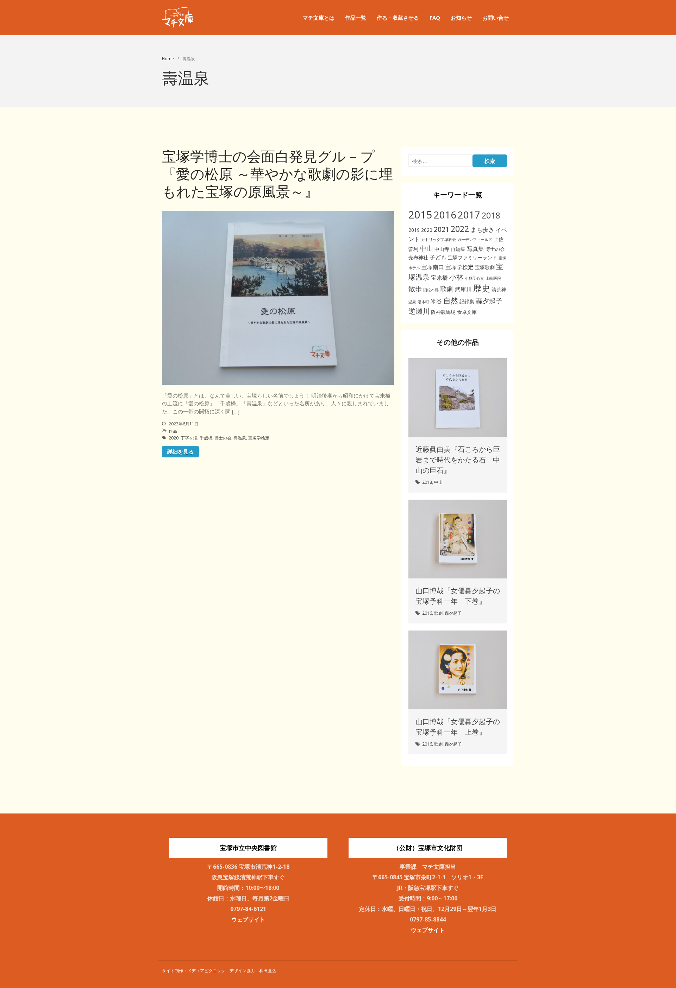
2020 (174, 438)
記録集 (466, 301)
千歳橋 (206, 438)
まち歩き (482, 230)
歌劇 (446, 288)
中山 (426, 248)
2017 (469, 214)
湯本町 (423, 301)
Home (168, 59)
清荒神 (499, 289)
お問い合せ (495, 17)
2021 (441, 229)
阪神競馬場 (443, 312)
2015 (420, 215)
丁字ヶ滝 (189, 438)
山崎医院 (493, 278)
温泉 (412, 301)
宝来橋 (439, 277)
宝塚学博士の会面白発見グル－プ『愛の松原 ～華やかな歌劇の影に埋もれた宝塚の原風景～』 (277, 173)
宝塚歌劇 (485, 267)
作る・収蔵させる (398, 17)
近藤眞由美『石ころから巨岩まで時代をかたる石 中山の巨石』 (457, 459)
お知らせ (461, 17)
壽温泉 (239, 438)
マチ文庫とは (318, 17)
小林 (456, 277)
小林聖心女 (474, 278)
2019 (414, 230)
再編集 (458, 249)
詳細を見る (180, 451)
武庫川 (463, 289)
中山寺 (441, 249)
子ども (438, 257)
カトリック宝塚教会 (438, 239)
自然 (450, 300)
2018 (491, 215)
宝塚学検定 (258, 438)
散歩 (415, 288)
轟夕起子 (489, 300)
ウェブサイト (248, 919)
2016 (445, 214)
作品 (173, 431)
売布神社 (418, 257)
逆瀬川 (419, 311)
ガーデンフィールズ (474, 239)
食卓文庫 (467, 312)
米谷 (436, 301)
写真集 (475, 249)
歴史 (481, 288)
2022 (460, 228)
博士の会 (222, 438)
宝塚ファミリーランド (472, 257)
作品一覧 (355, 17)
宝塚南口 (432, 267)
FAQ (435, 17)
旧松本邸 (431, 289)
